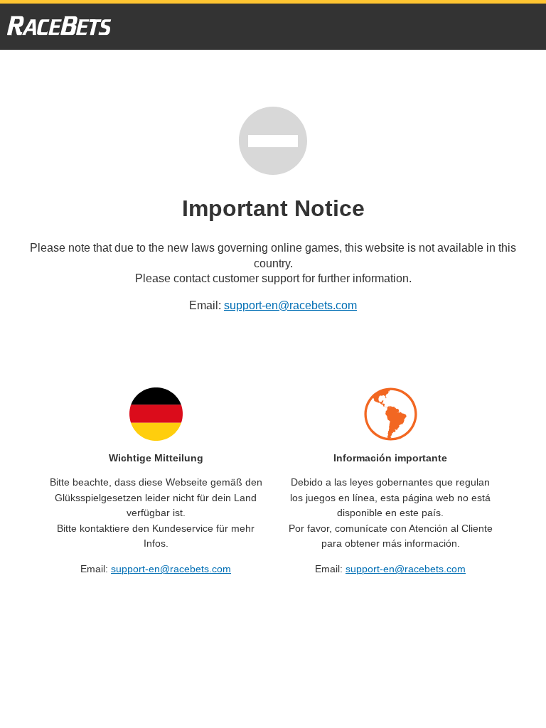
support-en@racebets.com (290, 305)
